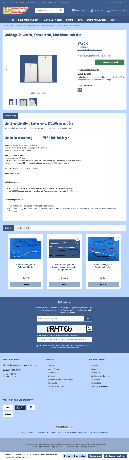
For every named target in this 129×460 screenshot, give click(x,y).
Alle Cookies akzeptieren (115, 456)
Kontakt (51, 366)
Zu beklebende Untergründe (75, 432)
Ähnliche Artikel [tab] (23, 228)
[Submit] (88, 318)
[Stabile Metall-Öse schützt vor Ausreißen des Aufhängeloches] (38, 69)
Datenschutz (96, 373)
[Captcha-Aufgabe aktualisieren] (89, 328)
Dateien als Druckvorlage (100, 376)
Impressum (95, 369)
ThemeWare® (92, 447)
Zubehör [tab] (8, 228)
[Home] (13, 19)
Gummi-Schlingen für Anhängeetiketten (26, 265)
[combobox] (46, 10)
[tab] (10, 116)
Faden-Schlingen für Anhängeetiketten (103, 265)
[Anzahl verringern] (79, 62)
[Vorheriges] (6, 68)
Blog (23, 432)
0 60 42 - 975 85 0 (11, 370)
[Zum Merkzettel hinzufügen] (38, 238)
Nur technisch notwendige (74, 456)
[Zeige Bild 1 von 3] (33, 93)
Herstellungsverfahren (98, 432)
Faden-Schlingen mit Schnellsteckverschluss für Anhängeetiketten (64, 267)
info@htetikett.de (119, 2)
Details (26, 284)
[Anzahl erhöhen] (91, 62)
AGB (91, 346)
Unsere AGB (52, 383)
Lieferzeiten (95, 379)
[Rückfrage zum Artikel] (80, 90)
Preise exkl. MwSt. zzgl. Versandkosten (89, 50)
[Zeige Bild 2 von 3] (38, 93)
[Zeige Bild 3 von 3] (44, 93)
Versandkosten (97, 383)
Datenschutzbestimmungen (57, 346)
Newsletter (52, 376)
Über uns (94, 366)
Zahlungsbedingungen (99, 386)
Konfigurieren (95, 456)
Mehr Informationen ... (19, 457)
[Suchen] (61, 10)
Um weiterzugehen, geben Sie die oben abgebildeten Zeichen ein (57, 335)
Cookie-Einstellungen (56, 386)
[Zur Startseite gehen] (16, 10)
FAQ (31, 432)
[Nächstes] (70, 68)
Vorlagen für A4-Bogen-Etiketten (60, 379)
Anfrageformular (54, 369)
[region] (38, 74)
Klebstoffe (56, 432)
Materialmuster (54, 373)
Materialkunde (42, 432)
